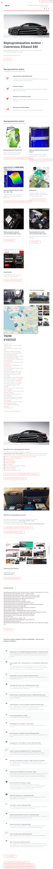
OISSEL (19, 383)
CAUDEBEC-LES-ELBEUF (8, 392)
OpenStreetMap (31, 333)
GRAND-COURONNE (8, 395)
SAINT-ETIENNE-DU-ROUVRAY (13, 357)
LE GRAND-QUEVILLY (8, 360)
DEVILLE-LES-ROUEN (8, 389)
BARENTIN (21, 379)
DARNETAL (21, 397)
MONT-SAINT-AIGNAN (8, 369)
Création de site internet (12, 578)
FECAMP (20, 371)
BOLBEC (20, 382)
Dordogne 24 (18, 458)
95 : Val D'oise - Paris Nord (10, 468)
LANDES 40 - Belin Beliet (10, 462)
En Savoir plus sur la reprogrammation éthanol (18, 158)
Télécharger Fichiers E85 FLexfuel (15, 478)
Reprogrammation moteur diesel (14, 532)
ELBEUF (19, 372)
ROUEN (5, 350)
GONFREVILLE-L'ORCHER (11, 403)
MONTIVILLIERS (7, 375)
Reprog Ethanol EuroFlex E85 (13, 280)
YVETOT (19, 380)
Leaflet (26, 333)
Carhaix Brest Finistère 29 (10, 461)
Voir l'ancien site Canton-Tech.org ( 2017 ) (16, 862)
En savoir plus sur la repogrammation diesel (17, 201)
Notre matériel (9, 240)
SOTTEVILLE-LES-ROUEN (12, 354)
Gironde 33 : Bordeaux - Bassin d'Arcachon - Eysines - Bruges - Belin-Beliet (20, 456)
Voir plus (7, 59)
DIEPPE (19, 351)
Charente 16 (12, 458)
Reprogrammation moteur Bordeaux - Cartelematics (19, 867)
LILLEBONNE (6, 406)
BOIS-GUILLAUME (7, 366)
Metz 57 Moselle (8, 464)
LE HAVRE (9, 347)
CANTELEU (21, 377)
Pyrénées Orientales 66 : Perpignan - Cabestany (15, 465)
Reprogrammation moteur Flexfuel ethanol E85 (18, 527)
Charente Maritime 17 (9, 459)
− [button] (5, 310)
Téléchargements (10, 856)
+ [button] (5, 308)
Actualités (8, 629)
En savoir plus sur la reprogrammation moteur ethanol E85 (21, 474)
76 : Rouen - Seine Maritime (10, 467)
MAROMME (6, 386)
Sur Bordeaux (27, 452)
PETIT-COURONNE (7, 400)
